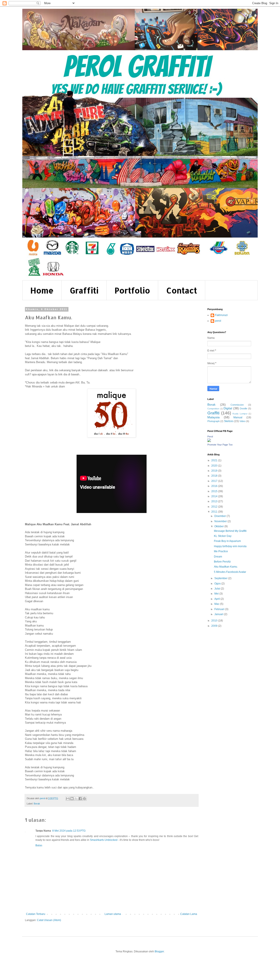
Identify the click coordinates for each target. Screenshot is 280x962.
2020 (214, 465)
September (221, 578)
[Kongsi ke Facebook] (80, 798)
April (217, 598)
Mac (217, 603)
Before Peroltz (222, 561)
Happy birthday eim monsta (230, 546)
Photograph (213, 421)
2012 (214, 506)
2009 (214, 625)
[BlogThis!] (72, 798)
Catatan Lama (188, 914)
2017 (214, 481)
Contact (181, 290)
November (221, 521)
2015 (214, 491)
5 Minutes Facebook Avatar (230, 571)
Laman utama (113, 914)
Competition (213, 408)
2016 (214, 486)
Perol (210, 436)
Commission (237, 404)
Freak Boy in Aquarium (227, 541)
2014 (214, 496)
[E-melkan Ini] (68, 798)
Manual (237, 417)
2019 (214, 470)
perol (218, 320)
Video (242, 421)
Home (42, 290)
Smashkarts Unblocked (103, 839)
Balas (38, 845)
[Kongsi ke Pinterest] (84, 798)
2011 (214, 511)
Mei (216, 593)
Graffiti (84, 290)
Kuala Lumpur (240, 413)
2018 (214, 475)
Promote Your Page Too (220, 444)
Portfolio (132, 290)
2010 (214, 620)
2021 (214, 460)
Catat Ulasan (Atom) (49, 920)
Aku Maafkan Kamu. (226, 566)
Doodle (243, 408)
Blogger (159, 951)
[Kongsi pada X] (76, 798)
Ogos (217, 583)
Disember (220, 516)
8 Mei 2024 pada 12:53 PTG (69, 830)
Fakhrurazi (221, 315)
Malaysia (213, 417)
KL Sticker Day (222, 536)
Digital (228, 408)
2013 (214, 501)
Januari (219, 614)
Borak (37, 803)
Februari (219, 609)
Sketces (228, 421)
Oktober (219, 526)
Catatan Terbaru (35, 914)
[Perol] (209, 441)
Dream (218, 556)
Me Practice (221, 551)
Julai (217, 588)
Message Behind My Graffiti (230, 530)
